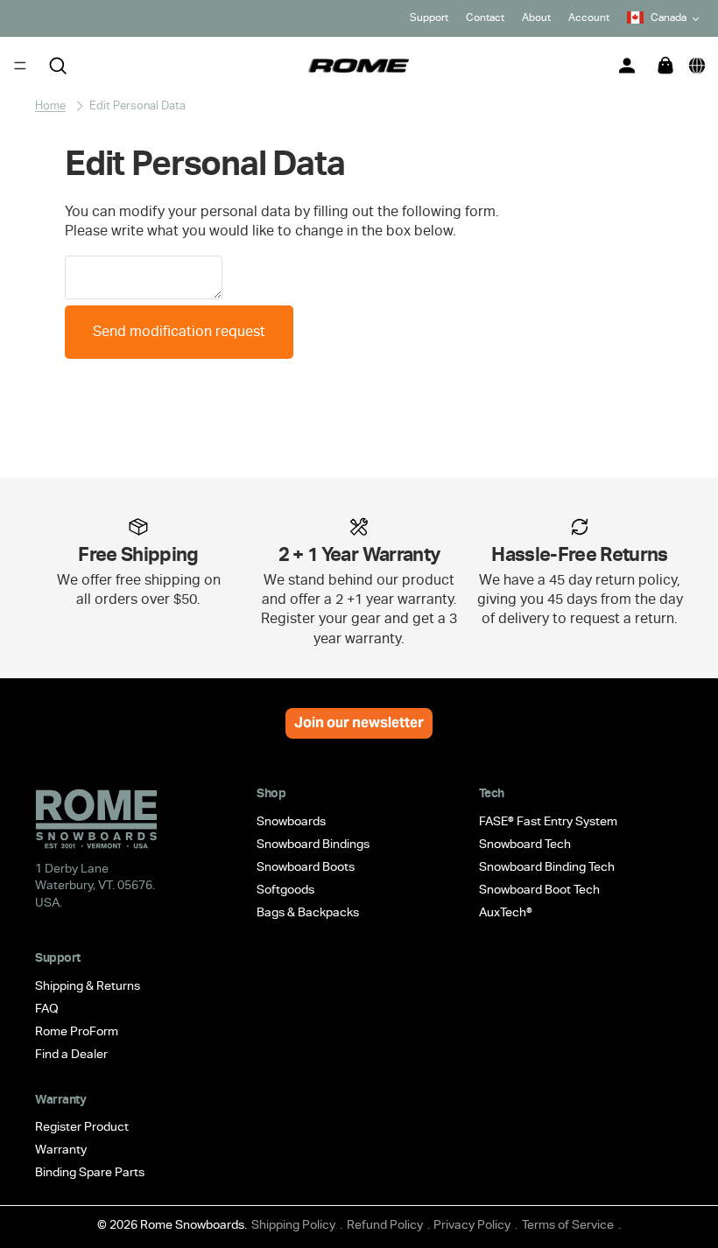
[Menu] (20, 66)
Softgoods (285, 889)
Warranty (61, 1149)
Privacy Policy (471, 1224)
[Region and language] (697, 65)
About (536, 17)
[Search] (58, 65)
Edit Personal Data (137, 105)
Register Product (82, 1126)
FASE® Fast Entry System (548, 821)
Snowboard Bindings (313, 844)
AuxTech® (505, 912)
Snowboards (291, 821)
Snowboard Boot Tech (539, 889)
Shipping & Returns (87, 985)
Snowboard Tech (525, 844)
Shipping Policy (293, 1224)
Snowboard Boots (306, 866)
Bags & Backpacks (308, 912)
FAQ (47, 1007)
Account (588, 17)
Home (50, 105)
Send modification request (179, 331)
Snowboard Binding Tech (547, 866)
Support (429, 17)
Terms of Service (568, 1224)
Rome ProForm (76, 1030)
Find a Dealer (71, 1053)
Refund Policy (385, 1224)
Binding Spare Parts (89, 1172)
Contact (485, 17)
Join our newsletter (359, 722)
